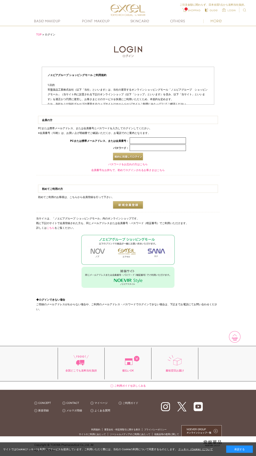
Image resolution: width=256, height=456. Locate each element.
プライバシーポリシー (155, 429)
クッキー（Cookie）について (195, 449)
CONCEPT (44, 402)
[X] (181, 406)
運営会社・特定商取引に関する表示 (122, 429)
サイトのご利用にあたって (92, 434)
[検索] (244, 10)
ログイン (50, 34)
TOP (39, 34)
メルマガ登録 (74, 410)
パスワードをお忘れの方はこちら (128, 164)
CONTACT (72, 402)
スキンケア (140, 21)
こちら (51, 227)
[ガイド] (211, 9)
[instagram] (165, 406)
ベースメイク (47, 21)
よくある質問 (102, 410)
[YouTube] (198, 406)
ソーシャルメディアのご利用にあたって (130, 434)
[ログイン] (228, 9)
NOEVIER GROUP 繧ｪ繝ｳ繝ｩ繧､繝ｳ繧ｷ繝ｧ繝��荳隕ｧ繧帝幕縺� (201, 430)
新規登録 (43, 410)
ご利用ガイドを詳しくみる (130, 385)
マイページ (101, 402)
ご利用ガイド (130, 402)
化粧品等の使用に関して (166, 434)
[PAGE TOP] (216, 336)
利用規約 (95, 429)
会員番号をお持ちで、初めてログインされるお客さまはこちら (128, 170)
